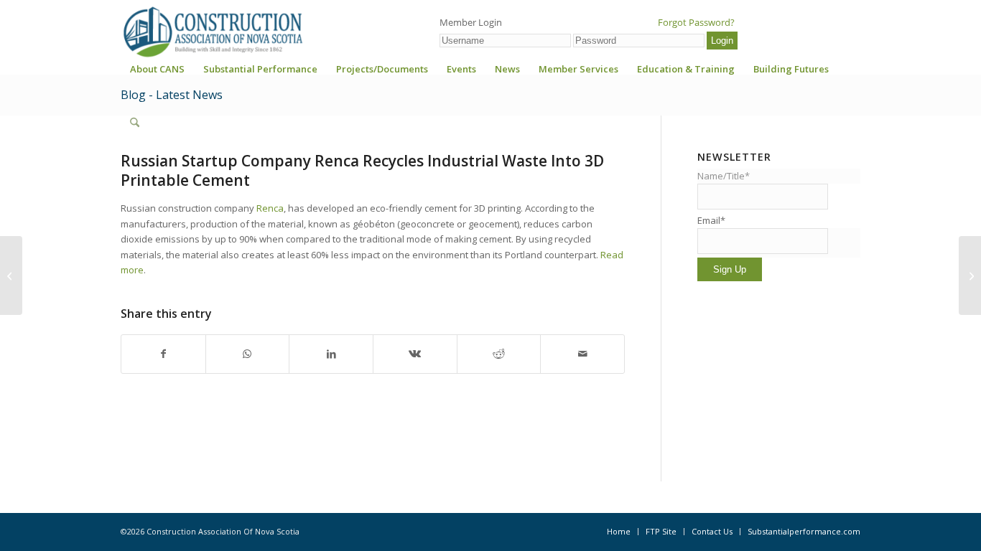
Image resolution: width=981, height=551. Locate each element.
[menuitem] (157, 73)
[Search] (135, 122)
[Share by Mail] (582, 353)
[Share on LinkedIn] (331, 353)
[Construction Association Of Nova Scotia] (212, 31)
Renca (270, 208)
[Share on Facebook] (163, 353)
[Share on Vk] (415, 353)
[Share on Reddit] (499, 353)
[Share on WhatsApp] (247, 353)
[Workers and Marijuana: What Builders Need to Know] (11, 275)
